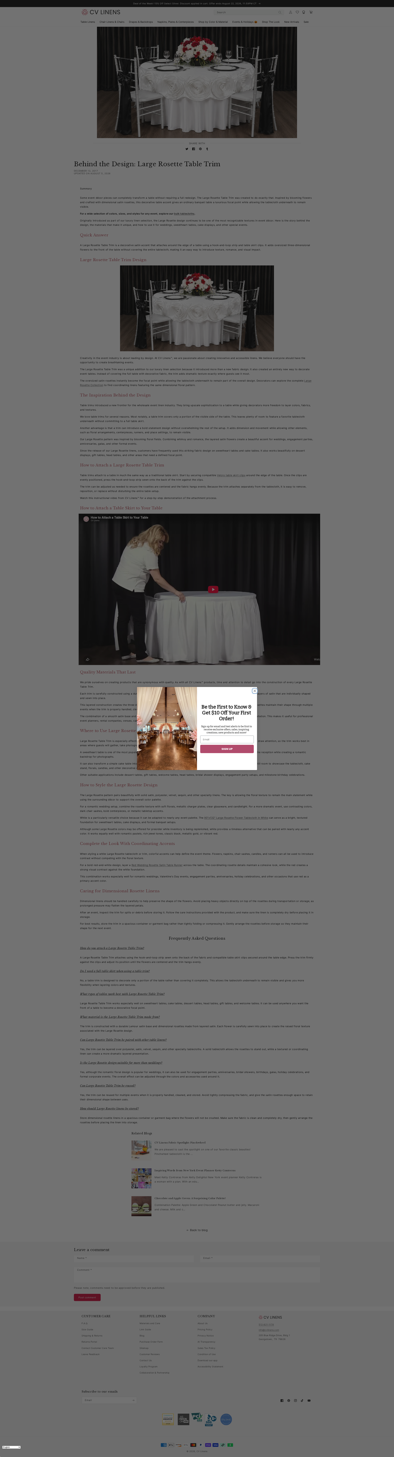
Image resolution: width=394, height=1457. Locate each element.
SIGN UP (227, 749)
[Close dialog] (254, 690)
